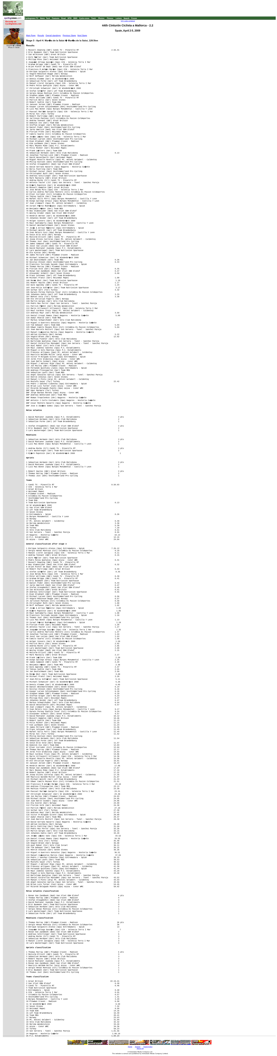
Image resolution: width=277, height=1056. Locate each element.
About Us (140, 1048)
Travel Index (147, 1047)
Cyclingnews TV (31, 18)
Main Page (31, 35)
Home (130, 1047)
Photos (101, 18)
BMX (75, 18)
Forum (134, 18)
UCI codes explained (128, 21)
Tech (48, 18)
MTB (69, 18)
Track (93, 18)
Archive (137, 1047)
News (42, 18)
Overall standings (53, 35)
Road (63, 18)
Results (41, 35)
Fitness (110, 18)
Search (126, 18)
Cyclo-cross (84, 18)
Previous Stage (69, 35)
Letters (119, 18)
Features (55, 18)
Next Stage (82, 35)
